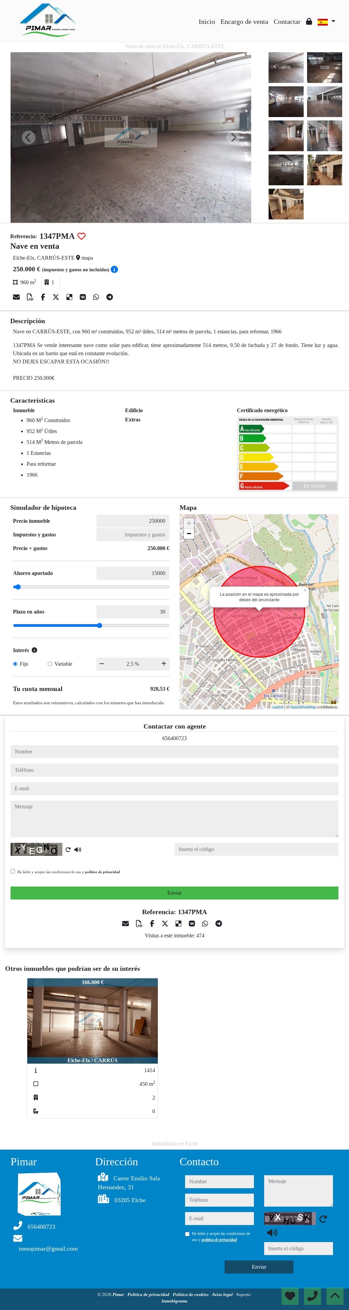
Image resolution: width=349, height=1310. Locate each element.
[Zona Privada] (309, 21)
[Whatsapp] (97, 297)
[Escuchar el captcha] (77, 849)
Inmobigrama (174, 1301)
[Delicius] (70, 297)
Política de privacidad (148, 1294)
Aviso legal (223, 1294)
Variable (63, 664)
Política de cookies (191, 1294)
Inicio (207, 21)
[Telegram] (109, 297)
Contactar (287, 21)
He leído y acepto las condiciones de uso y (68, 872)
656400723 (174, 738)
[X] (56, 297)
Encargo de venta (244, 21)
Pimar (118, 1294)
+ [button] (189, 523)
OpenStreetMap (303, 706)
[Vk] (84, 297)
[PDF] (31, 297)
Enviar (174, 893)
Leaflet (277, 706)
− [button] (189, 533)
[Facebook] (44, 297)
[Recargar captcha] (68, 849)
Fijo (24, 664)
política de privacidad (102, 872)
